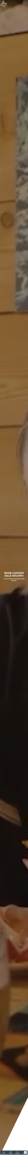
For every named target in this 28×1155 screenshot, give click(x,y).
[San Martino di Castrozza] (4, 3)
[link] (3, 1152)
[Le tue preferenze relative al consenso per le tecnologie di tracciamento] (25, 1152)
